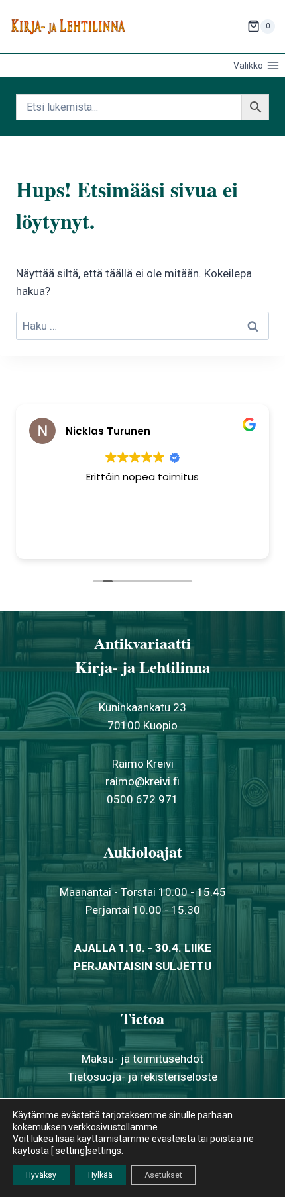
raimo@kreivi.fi (142, 781)
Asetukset (163, 1175)
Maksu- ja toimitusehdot (142, 1058)
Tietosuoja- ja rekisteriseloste (142, 1076)
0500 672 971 (142, 799)
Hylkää (100, 1175)
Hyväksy (41, 1175)
